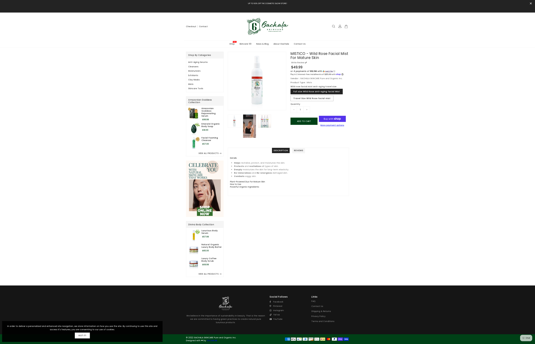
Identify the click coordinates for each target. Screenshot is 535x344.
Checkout (191, 26)
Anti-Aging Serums (198, 62)
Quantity (295, 104)
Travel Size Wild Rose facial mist (311, 98)
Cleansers (193, 66)
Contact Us (317, 306)
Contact (203, 26)
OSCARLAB (212, 340)
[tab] (204, 62)
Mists (191, 84)
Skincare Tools (195, 88)
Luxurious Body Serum (209, 231)
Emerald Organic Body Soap (210, 125)
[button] (319, 71)
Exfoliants (193, 75)
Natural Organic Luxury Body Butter (211, 245)
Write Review (297, 62)
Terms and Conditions (322, 321)
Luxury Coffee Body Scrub (209, 259)
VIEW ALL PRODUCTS (208, 153)
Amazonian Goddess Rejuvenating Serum (208, 112)
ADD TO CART (304, 121)
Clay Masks (194, 79)
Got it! (82, 335)
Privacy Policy (318, 316)
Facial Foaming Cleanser (209, 139)
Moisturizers (194, 71)
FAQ (313, 301)
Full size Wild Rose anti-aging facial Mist (316, 91)
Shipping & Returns (321, 311)
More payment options (332, 125)
